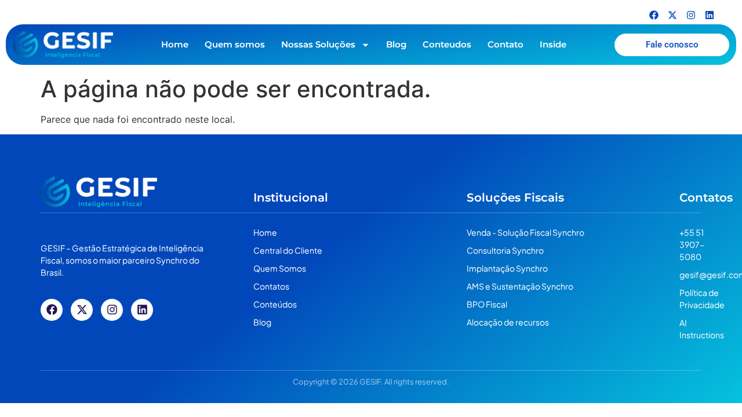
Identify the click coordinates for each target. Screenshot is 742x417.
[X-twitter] (672, 15)
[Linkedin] (709, 15)
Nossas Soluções (318, 44)
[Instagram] (691, 15)
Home (174, 44)
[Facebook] (654, 15)
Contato (505, 44)
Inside (553, 44)
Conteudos (447, 44)
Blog (396, 44)
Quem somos (235, 44)
